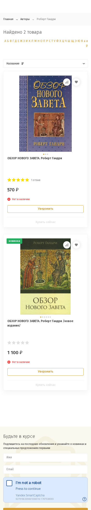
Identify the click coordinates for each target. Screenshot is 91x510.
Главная (8, 19)
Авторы (25, 19)
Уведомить (45, 209)
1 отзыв (35, 180)
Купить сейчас (46, 222)
